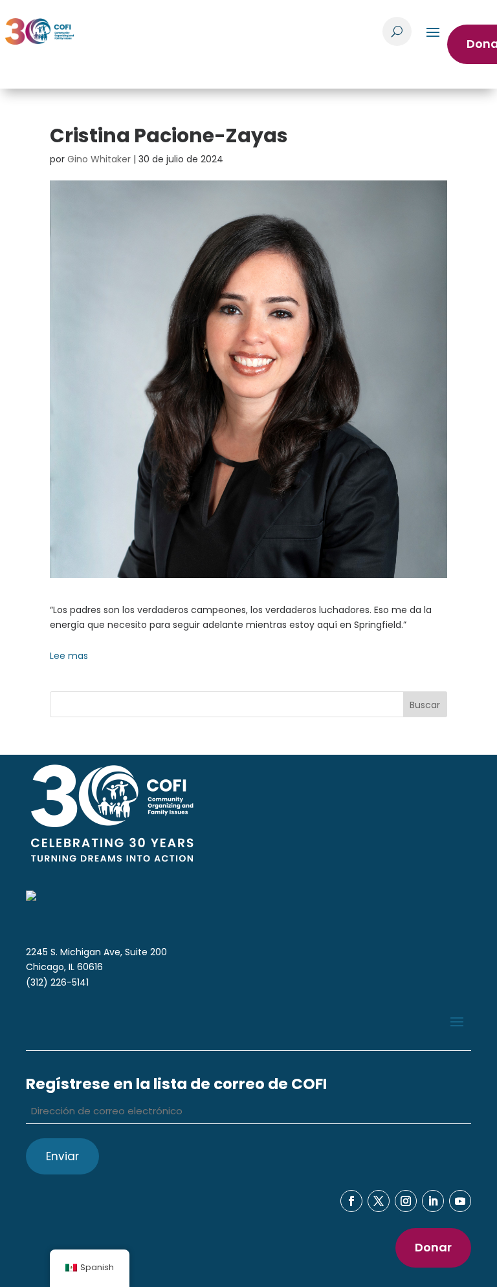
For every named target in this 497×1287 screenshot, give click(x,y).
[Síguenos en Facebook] (351, 1201)
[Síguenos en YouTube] (460, 1201)
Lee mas (69, 655)
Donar (433, 1247)
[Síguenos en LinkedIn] (433, 1201)
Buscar (425, 704)
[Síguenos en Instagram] (406, 1201)
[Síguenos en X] (379, 1201)
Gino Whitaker (99, 159)
